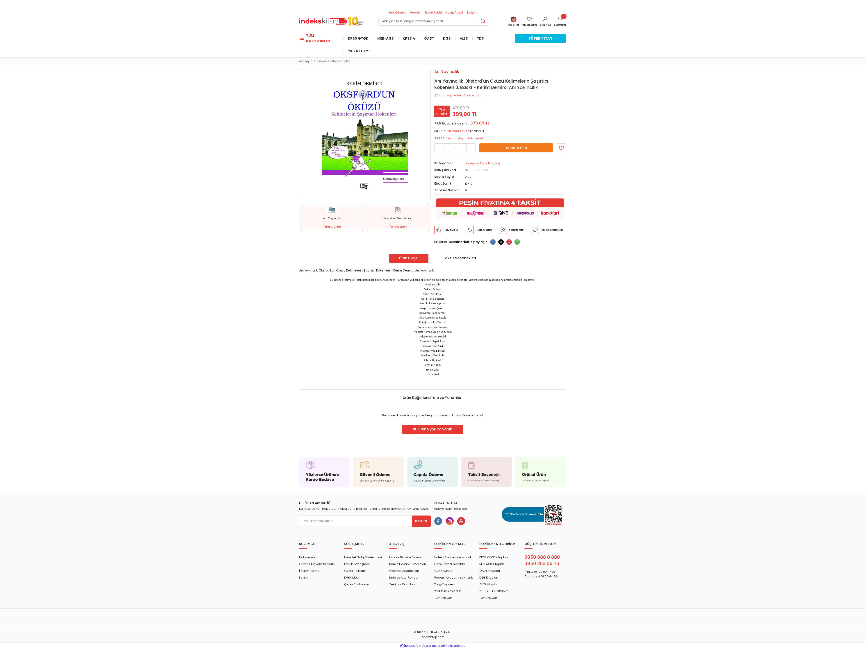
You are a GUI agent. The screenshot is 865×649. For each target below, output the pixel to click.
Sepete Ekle (516, 147)
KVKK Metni (352, 577)
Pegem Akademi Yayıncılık (453, 577)
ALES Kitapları (489, 584)
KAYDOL (421, 521)
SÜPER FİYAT (540, 38)
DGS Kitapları (488, 577)
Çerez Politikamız (356, 584)
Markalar (415, 12)
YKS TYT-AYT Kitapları (494, 591)
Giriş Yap (545, 25)
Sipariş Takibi (454, 12)
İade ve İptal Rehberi (404, 577)
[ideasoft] (409, 646)
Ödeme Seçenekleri (404, 571)
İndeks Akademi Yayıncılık (453, 557)
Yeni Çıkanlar (397, 12)
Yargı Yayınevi (444, 584)
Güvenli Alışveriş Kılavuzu (317, 564)
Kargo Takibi (433, 12)
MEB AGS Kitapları (492, 564)
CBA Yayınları (443, 571)
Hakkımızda (307, 557)
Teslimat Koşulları (402, 584)
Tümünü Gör (443, 598)
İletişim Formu (309, 571)
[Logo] (331, 21)
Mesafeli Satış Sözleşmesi (363, 557)
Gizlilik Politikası (355, 571)
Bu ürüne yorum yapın (432, 429)
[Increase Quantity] (471, 148)
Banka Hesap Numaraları (407, 564)
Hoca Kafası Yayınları (449, 564)
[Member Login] (545, 19)
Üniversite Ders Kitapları (482, 163)
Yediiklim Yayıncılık (447, 591)
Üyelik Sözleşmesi (357, 564)
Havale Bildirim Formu (405, 557)
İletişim (472, 12)
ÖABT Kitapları (489, 571)
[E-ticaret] (432, 646)
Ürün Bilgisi (409, 258)
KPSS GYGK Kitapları (493, 557)
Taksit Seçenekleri (459, 258)
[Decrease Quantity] (439, 148)
